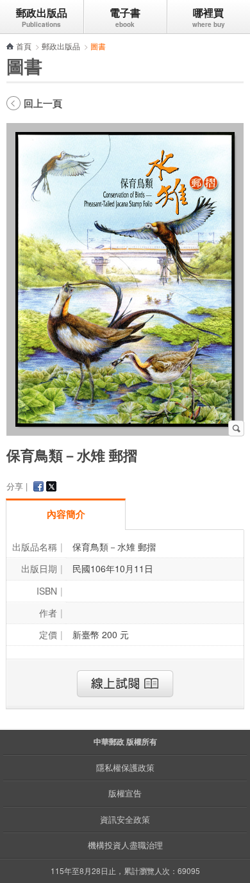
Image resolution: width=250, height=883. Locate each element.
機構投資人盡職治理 (125, 845)
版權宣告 (125, 793)
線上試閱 (125, 683)
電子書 (125, 12)
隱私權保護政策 (125, 767)
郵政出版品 (41, 12)
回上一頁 (43, 103)
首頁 (23, 45)
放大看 (236, 428)
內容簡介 (66, 514)
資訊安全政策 (125, 819)
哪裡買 (208, 12)
